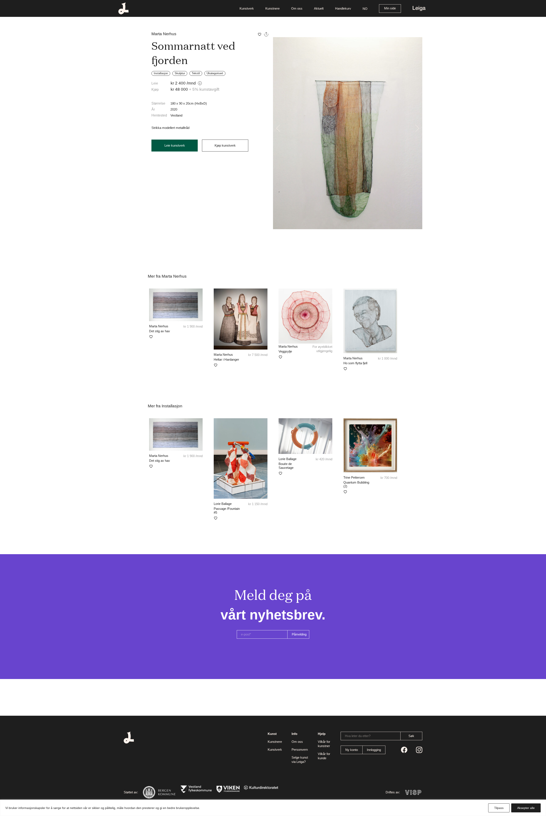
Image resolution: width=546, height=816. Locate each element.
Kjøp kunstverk (225, 145)
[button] (365, 8)
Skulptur (180, 73)
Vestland (176, 115)
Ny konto (351, 750)
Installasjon (161, 73)
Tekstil (196, 73)
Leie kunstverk (174, 145)
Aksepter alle (526, 808)
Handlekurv (343, 8)
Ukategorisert (215, 73)
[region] (273, 808)
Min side (390, 8)
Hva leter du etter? (357, 736)
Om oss (296, 8)
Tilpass (499, 808)
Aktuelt (319, 8)
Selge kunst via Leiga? (300, 760)
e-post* (246, 634)
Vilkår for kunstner (324, 744)
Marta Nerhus (163, 34)
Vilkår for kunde (324, 756)
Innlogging (374, 750)
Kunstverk (247, 8)
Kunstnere (272, 8)
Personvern (300, 749)
